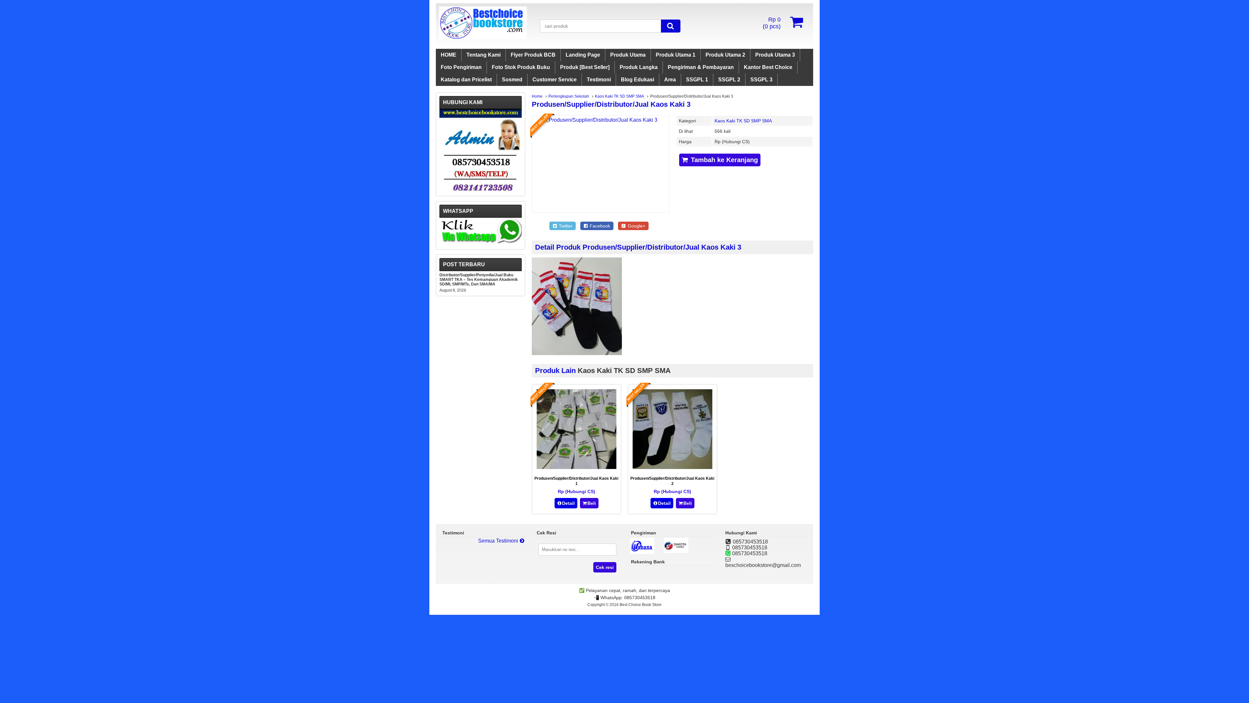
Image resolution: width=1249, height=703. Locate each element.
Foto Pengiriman (461, 67)
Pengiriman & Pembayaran (701, 67)
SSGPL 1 (697, 79)
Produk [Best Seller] (585, 67)
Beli (591, 503)
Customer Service (554, 79)
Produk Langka (639, 67)
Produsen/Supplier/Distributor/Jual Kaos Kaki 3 (611, 104)
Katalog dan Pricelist (466, 79)
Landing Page (583, 55)
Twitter (564, 225)
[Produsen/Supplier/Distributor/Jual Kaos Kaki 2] (672, 467)
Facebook (599, 225)
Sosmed (512, 79)
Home (537, 96)
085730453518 (639, 597)
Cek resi (605, 567)
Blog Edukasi (637, 79)
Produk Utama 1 (675, 55)
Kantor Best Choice (768, 67)
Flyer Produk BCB (533, 55)
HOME (448, 55)
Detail (568, 503)
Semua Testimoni (498, 541)
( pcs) (772, 23)
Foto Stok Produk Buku (521, 67)
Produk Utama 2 (725, 55)
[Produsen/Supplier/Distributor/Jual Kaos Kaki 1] (576, 467)
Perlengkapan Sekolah (568, 96)
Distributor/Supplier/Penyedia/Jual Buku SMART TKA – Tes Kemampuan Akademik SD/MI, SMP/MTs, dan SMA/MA (478, 279)
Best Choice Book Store (641, 604)
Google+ (635, 225)
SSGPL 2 (729, 79)
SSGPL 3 (761, 79)
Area (670, 79)
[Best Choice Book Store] (483, 37)
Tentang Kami (483, 55)
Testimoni (599, 79)
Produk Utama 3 (775, 55)
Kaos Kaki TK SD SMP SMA (619, 96)
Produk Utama (628, 55)
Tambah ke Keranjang (723, 159)
